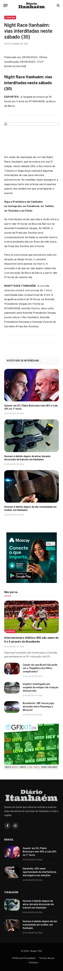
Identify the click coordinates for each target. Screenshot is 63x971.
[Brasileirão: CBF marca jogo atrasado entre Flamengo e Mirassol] (12, 707)
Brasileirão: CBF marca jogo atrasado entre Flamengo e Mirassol (38, 706)
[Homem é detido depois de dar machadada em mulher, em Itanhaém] (31, 486)
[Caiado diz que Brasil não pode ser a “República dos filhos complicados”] (12, 668)
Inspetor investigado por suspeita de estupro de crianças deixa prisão (40, 687)
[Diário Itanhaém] (31, 5)
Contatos (33, 962)
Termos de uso (46, 958)
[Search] (58, 5)
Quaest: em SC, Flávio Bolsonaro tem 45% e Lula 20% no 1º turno (39, 851)
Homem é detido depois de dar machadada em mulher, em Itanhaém (40, 924)
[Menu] (5, 5)
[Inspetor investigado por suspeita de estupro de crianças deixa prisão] (12, 688)
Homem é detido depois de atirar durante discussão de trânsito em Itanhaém (38, 904)
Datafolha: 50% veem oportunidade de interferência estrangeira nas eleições (39, 872)
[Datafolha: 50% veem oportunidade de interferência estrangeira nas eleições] (12, 872)
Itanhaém (10, 18)
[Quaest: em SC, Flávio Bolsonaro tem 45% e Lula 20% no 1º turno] (31, 385)
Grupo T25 (36, 951)
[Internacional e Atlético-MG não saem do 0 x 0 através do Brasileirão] (31, 617)
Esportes (10, 631)
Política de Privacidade (23, 958)
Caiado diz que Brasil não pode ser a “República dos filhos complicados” (40, 668)
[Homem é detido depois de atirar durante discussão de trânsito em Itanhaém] (31, 435)
